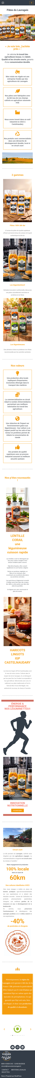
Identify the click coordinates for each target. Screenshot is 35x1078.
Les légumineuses (17, 344)
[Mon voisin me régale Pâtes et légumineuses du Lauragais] (3, 2)
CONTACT (5, 1070)
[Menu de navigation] (31, 2)
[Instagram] (17, 1047)
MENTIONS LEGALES (18, 1070)
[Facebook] (12, 1047)
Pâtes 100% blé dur (17, 225)
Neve (3, 1076)
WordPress (17, 1076)
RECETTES (6, 1072)
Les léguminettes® (17, 285)
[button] (4, 1029)
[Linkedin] (22, 1047)
